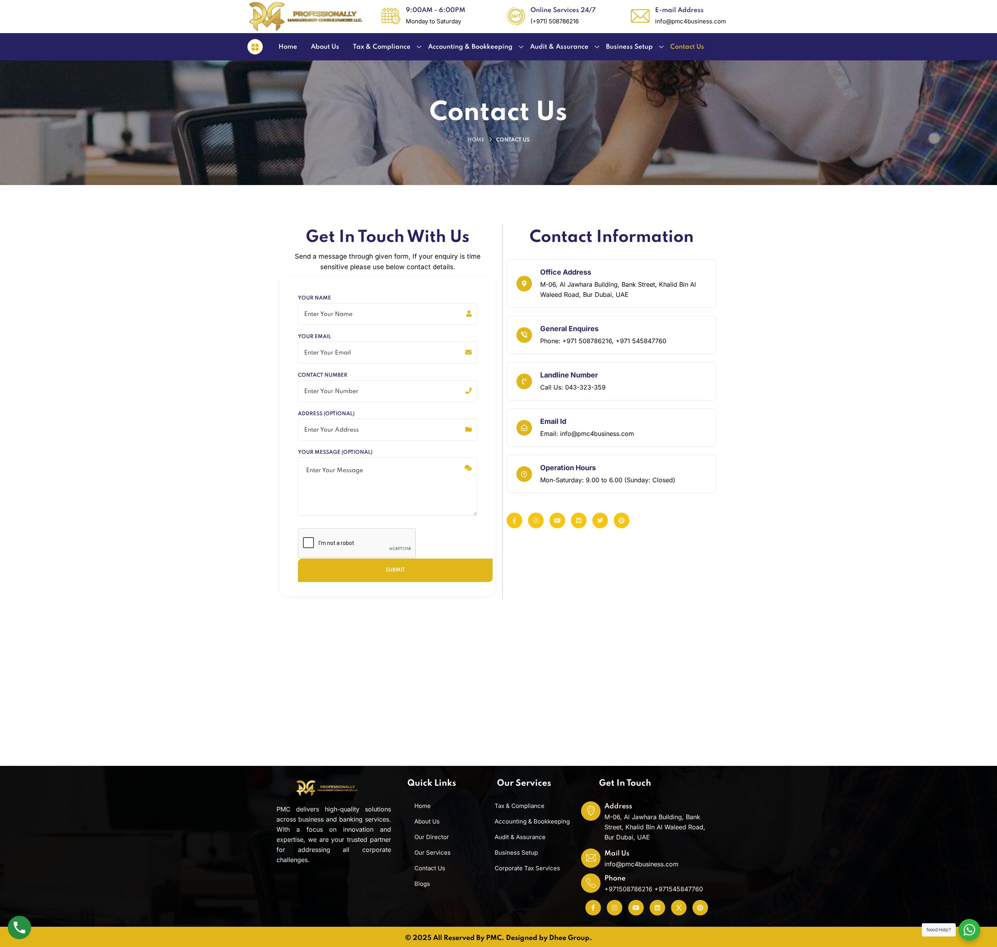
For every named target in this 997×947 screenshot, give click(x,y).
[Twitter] (600, 520)
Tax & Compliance (519, 805)
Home (476, 140)
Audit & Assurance (520, 837)
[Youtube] (636, 907)
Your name (314, 298)
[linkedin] (657, 907)
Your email (314, 337)
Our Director (431, 837)
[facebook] (514, 520)
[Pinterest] (621, 520)
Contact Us (429, 868)
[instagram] (536, 520)
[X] (679, 907)
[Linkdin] (579, 520)
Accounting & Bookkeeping (532, 821)
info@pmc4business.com (641, 864)
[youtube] (557, 520)
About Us (427, 821)
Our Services (432, 852)
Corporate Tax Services (527, 868)
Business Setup (516, 852)
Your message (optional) (335, 452)
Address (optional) (326, 414)
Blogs (422, 883)
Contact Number (322, 375)
